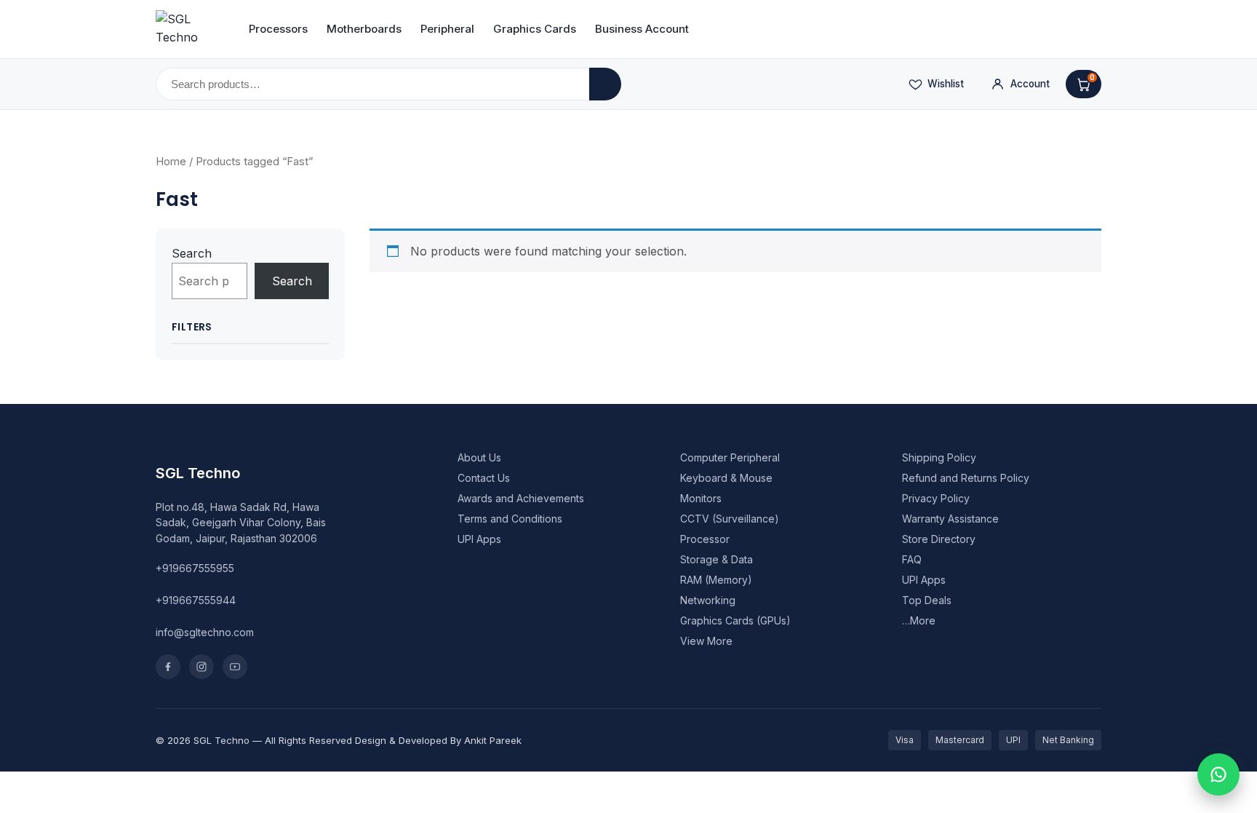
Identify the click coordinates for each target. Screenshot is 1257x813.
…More (918, 620)
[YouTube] (235, 666)
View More (706, 641)
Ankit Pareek (493, 740)
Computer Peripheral (730, 457)
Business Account (642, 29)
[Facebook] (168, 666)
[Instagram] (201, 666)
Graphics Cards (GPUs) (735, 620)
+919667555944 (196, 600)
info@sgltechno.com (205, 632)
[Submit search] (605, 84)
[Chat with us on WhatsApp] (1218, 774)
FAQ (912, 559)
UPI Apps (479, 539)
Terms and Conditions (510, 518)
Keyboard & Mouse (726, 478)
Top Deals (926, 600)
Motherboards (364, 29)
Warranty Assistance (950, 518)
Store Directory (938, 539)
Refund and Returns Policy (965, 478)
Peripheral (447, 29)
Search (192, 253)
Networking (707, 600)
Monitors (701, 498)
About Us (479, 457)
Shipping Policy (939, 457)
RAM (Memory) (716, 580)
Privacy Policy (936, 498)
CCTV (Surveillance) (729, 518)
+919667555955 (195, 568)
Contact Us (484, 478)
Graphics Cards (534, 29)
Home (171, 161)
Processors (278, 29)
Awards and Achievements (521, 498)
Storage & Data (716, 559)
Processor (705, 539)
